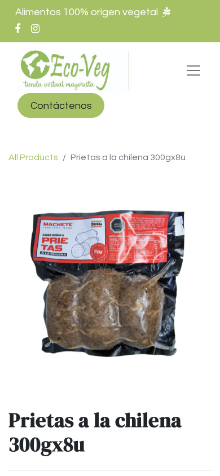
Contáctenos (61, 105)
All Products (33, 157)
